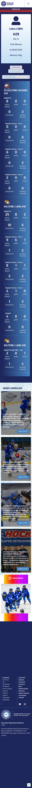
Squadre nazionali (24, 693)
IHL (3, 682)
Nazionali (21, 680)
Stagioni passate (23, 689)
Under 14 (5, 695)
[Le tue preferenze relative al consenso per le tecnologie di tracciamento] (29, 785)
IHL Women (6, 686)
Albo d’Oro (22, 691)
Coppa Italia (6, 700)
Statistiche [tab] (16, 67)
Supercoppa (6, 697)
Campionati (6, 677)
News (20, 686)
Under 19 (5, 691)
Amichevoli (22, 682)
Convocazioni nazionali (22, 696)
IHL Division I (6, 684)
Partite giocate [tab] (16, 71)
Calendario (22, 684)
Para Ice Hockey (7, 689)
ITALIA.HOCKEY (17, 578)
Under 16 (5, 693)
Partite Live (16, 9)
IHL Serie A (6, 680)
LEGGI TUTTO (23, 431)
